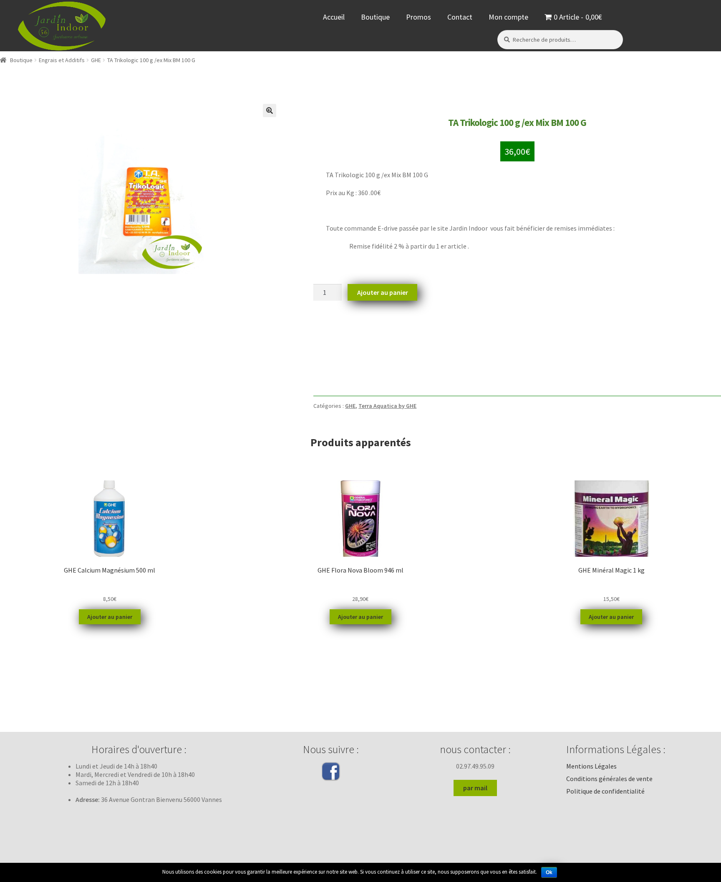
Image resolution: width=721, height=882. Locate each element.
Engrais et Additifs (62, 60)
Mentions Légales (591, 766)
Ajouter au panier (382, 292)
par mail (475, 788)
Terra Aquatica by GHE (387, 406)
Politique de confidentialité (605, 791)
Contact (459, 17)
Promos (418, 17)
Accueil (334, 17)
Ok (549, 872)
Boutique (375, 17)
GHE (96, 60)
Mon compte (508, 17)
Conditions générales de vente (609, 778)
